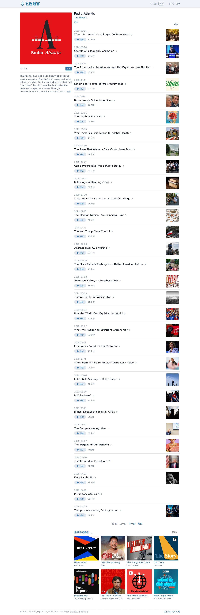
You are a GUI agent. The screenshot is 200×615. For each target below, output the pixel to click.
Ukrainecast (80, 562)
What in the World (163, 595)
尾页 (140, 523)
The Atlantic (80, 17)
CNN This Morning (110, 562)
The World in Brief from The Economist (137, 595)
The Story (159, 562)
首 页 (114, 523)
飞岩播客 (30, 4)
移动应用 (176, 611)
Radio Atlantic (44, 68)
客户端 (171, 3)
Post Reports (81, 595)
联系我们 (167, 611)
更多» (174, 532)
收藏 (68, 68)
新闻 (76, 22)
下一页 (132, 523)
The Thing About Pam (138, 562)
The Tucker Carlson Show (111, 595)
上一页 (123, 523)
